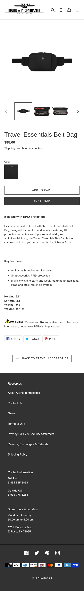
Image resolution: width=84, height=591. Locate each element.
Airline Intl (46, 578)
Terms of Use (16, 423)
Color (7, 161)
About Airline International (24, 392)
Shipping (9, 148)
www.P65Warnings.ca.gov (43, 326)
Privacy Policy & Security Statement (31, 434)
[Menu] (77, 9)
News (11, 413)
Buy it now (42, 200)
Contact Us (15, 403)
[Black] (11, 171)
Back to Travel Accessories (45, 358)
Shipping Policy (17, 454)
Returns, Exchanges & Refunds (28, 444)
